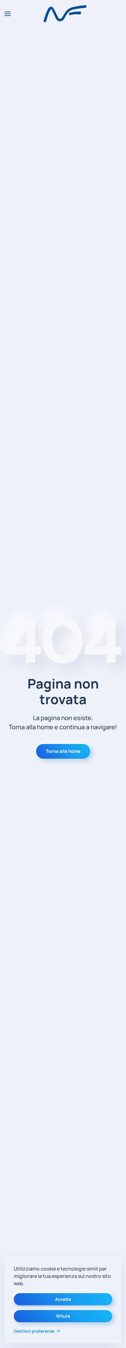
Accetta (63, 1299)
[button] (8, 14)
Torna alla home (63, 751)
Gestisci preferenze (34, 1331)
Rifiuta (63, 1316)
